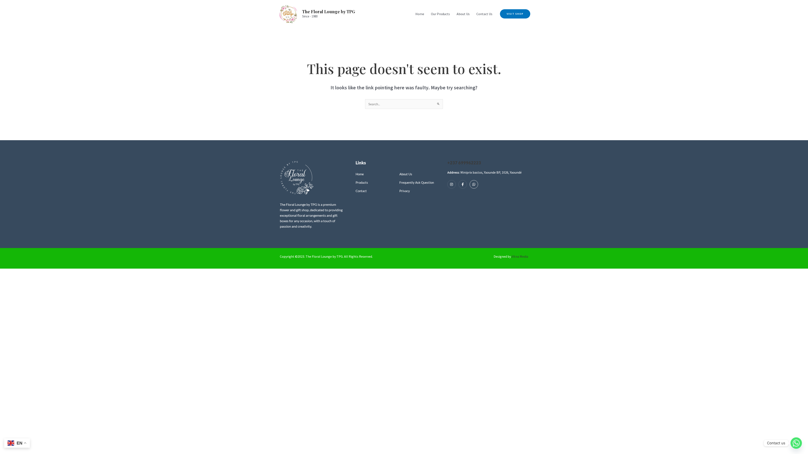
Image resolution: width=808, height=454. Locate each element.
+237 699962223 (464, 162)
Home (419, 14)
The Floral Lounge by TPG (328, 11)
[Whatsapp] (474, 184)
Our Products (440, 14)
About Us (463, 14)
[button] (515, 13)
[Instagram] (451, 184)
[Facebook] (462, 184)
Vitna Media (520, 256)
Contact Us (484, 14)
